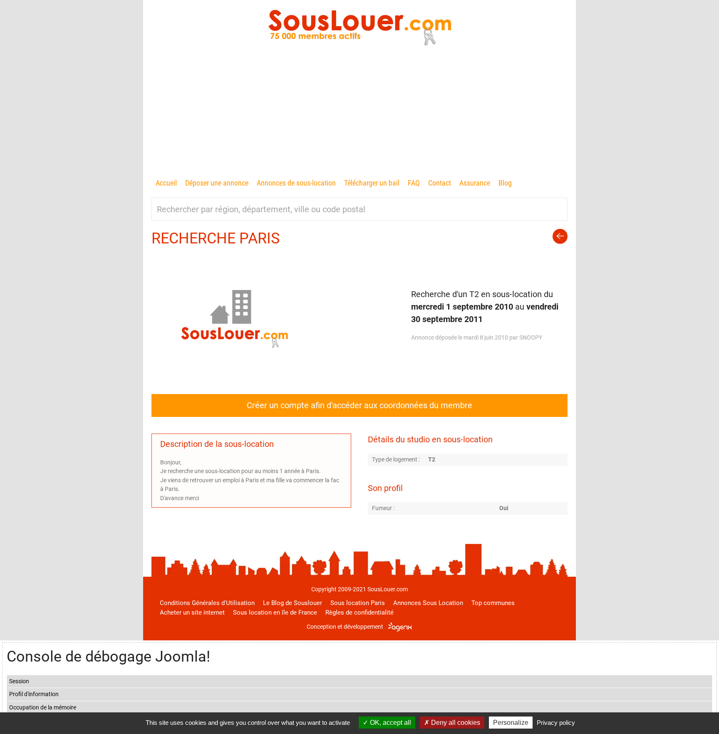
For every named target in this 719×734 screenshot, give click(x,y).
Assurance (474, 183)
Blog (505, 183)
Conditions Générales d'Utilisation (207, 603)
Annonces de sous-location (296, 183)
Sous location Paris (357, 603)
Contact (439, 183)
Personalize (510, 722)
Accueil (166, 183)
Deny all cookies (454, 722)
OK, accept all (389, 722)
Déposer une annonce (216, 183)
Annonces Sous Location (428, 603)
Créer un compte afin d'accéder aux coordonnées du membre (359, 405)
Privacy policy (556, 722)
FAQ (414, 183)
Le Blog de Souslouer (292, 603)
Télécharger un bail (371, 183)
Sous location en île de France (275, 612)
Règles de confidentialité (359, 612)
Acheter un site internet (192, 612)
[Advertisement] (359, 114)
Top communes (493, 603)
